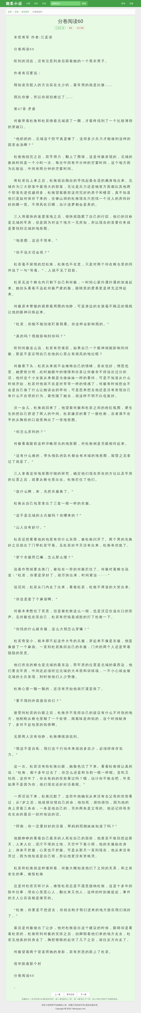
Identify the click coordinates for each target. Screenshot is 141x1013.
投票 (70, 28)
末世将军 (25, 12)
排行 (36, 3)
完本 (44, 3)
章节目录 (70, 994)
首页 (10, 12)
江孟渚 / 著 (60, 28)
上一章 (57, 994)
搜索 (84, 3)
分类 (28, 3)
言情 (16, 12)
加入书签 (80, 28)
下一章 (83, 994)
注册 (131, 3)
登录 (123, 3)
